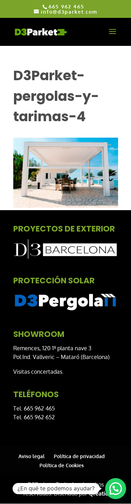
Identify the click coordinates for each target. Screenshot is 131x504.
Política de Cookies (61, 465)
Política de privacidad (79, 456)
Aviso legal (32, 456)
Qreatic (98, 493)
